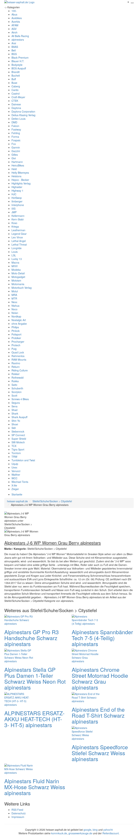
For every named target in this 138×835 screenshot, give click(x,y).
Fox (14, 144)
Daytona (16, 108)
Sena (14, 406)
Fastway (16, 129)
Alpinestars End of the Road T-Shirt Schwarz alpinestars (98, 715)
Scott (14, 395)
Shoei (15, 424)
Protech (16, 345)
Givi (14, 158)
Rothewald (18, 377)
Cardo (15, 90)
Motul (15, 291)
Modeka (16, 269)
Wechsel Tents (20, 482)
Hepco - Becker (20, 180)
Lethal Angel (19, 241)
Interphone (18, 205)
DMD (14, 122)
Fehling (16, 133)
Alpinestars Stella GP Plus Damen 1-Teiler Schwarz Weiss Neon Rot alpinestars (35, 678)
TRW (14, 456)
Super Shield (19, 438)
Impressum (18, 817)
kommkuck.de (59, 833)
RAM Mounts (19, 359)
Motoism (16, 280)
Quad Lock (18, 352)
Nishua (15, 305)
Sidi (14, 428)
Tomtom (16, 453)
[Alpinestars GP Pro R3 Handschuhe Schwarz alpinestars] (18, 619)
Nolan (15, 313)
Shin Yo (16, 420)
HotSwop (17, 198)
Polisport (16, 334)
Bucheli (16, 75)
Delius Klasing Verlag (23, 115)
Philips (15, 327)
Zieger (15, 489)
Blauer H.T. (18, 61)
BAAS (15, 47)
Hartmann (17, 162)
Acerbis (16, 21)
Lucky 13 (17, 259)
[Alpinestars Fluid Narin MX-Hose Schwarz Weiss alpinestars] (18, 768)
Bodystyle (17, 65)
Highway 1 (17, 190)
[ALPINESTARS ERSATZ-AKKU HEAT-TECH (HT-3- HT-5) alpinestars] (18, 699)
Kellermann (18, 216)
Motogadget (18, 277)
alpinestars (18, 39)
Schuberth (17, 388)
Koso (14, 223)
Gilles (15, 154)
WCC (14, 478)
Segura (16, 402)
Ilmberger (17, 201)
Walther (16, 474)
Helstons (16, 176)
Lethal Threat (19, 244)
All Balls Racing (20, 36)
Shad (14, 410)
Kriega (15, 226)
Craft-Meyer (18, 97)
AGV (14, 29)
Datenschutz (19, 813)
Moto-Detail (18, 273)
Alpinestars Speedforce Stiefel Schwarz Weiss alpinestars (100, 753)
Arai (14, 43)
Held (14, 169)
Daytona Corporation (23, 111)
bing (95, 829)
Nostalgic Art (19, 320)
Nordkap (16, 316)
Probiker (16, 338)
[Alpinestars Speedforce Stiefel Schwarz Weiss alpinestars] (86, 733)
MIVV (15, 266)
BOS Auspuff (19, 68)
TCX (14, 446)
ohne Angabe (19, 323)
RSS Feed (17, 809)
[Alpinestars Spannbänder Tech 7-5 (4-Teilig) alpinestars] (86, 619)
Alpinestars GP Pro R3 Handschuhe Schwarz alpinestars (31, 638)
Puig (14, 349)
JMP (14, 212)
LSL (14, 255)
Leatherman (18, 230)
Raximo (16, 363)
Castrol (16, 93)
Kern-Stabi (18, 219)
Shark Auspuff (19, 417)
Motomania (18, 284)
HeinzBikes (18, 165)
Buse (14, 82)
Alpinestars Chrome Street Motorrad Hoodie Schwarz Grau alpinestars (100, 678)
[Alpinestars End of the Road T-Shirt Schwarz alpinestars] (86, 697)
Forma (15, 136)
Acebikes (17, 18)
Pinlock (16, 331)
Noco (14, 309)
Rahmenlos (18, 356)
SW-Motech (18, 442)
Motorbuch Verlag (22, 287)
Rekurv (16, 367)
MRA (14, 295)
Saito (14, 384)
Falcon (15, 126)
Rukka (15, 381)
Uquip (15, 464)
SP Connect (18, 435)
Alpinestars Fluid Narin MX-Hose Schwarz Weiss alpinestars (34, 787)
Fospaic (16, 140)
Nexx (14, 302)
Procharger (18, 341)
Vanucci (16, 471)
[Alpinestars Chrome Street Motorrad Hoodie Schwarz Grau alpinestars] (86, 655)
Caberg (16, 86)
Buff (14, 79)
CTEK (15, 100)
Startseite (17, 494)
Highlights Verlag (21, 183)
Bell (14, 50)
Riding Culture (20, 370)
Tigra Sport (18, 449)
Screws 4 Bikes (20, 399)
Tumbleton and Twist (23, 460)
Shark (15, 413)
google (87, 829)
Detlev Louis (19, 118)
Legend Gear (19, 233)
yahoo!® (108, 829)
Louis (15, 251)
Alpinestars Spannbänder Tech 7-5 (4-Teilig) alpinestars (102, 638)
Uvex (14, 467)
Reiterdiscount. (110, 833)
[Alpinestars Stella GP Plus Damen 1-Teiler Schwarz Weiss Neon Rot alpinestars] (18, 655)
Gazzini (16, 151)
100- (14, 11)
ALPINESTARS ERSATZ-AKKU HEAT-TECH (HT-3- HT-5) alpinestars (34, 719)
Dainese (16, 104)
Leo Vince (17, 237)
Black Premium (20, 57)
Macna (15, 262)
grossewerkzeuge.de (80, 833)
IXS (13, 208)
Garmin (16, 147)
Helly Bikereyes (20, 172)
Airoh (14, 32)
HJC (14, 194)
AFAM (15, 25)
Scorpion (17, 392)
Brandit (16, 72)
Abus (14, 14)
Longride (17, 248)
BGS (14, 54)
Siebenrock (18, 431)
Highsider (17, 187)
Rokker (16, 374)
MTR (14, 298)
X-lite (14, 485)
